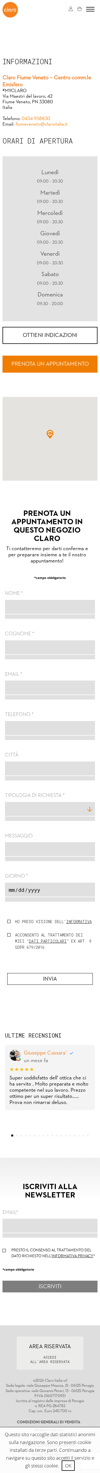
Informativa (79, 921)
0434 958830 (36, 118)
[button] (50, 434)
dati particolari (48, 941)
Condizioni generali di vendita (48, 1422)
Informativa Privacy (72, 1256)
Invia (50, 979)
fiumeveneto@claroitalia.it (42, 124)
